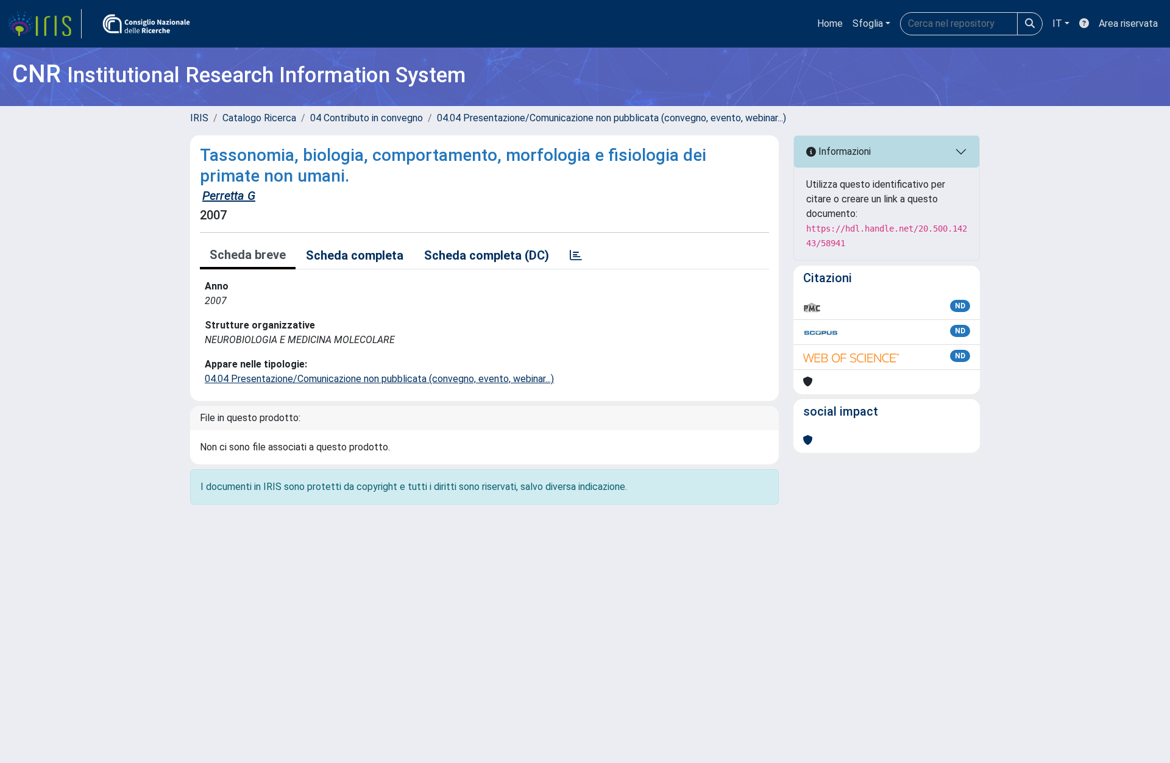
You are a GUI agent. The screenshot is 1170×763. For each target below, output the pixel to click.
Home (830, 23)
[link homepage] (44, 23)
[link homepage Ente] (146, 23)
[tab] (575, 255)
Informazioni (843, 151)
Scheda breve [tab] (248, 254)
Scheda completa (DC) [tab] (486, 255)
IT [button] (1057, 23)
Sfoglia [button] (868, 23)
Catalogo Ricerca (259, 118)
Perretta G (228, 195)
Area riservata (1128, 23)
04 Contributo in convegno (366, 118)
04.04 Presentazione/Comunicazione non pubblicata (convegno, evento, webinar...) (611, 118)
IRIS (199, 118)
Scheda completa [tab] (354, 255)
